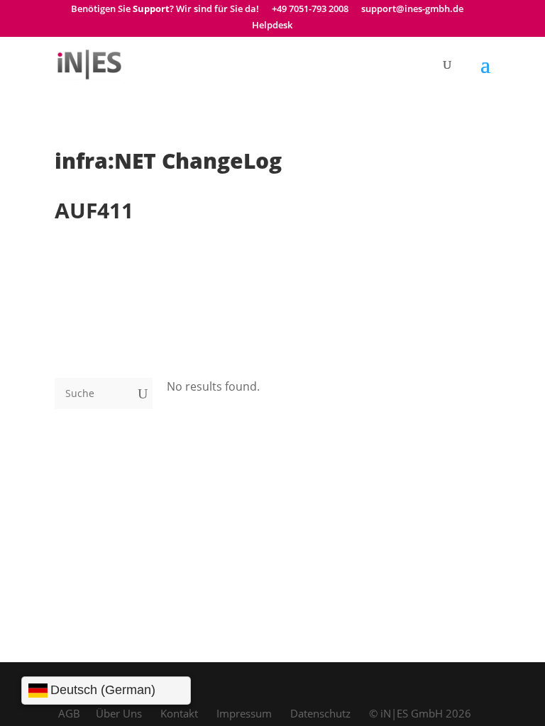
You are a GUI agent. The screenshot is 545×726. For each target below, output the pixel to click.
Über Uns (119, 713)
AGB (69, 713)
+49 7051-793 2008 (310, 9)
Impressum (244, 713)
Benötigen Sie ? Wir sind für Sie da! (165, 9)
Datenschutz (320, 713)
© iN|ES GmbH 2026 (420, 713)
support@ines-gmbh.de (412, 9)
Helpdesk (272, 26)
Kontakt (179, 713)
